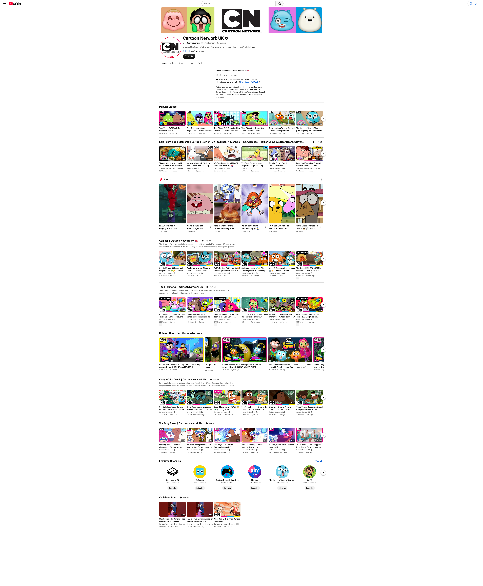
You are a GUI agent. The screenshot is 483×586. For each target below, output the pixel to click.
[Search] (279, 3)
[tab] (164, 63)
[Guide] (4, 3)
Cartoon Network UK (221, 168)
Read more (220, 97)
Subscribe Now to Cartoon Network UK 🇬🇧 (232, 71)
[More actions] (321, 179)
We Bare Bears (192, 168)
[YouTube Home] (15, 3)
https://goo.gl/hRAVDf (249, 82)
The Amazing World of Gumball (170, 168)
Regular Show (246, 168)
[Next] (323, 118)
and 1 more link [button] (197, 51)
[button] (171, 47)
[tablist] (241, 63)
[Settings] (464, 3)
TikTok (187, 51)
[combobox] (239, 3)
